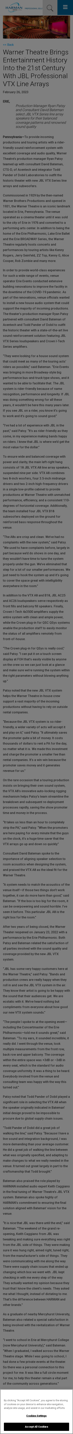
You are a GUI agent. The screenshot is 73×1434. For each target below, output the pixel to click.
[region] (36, 1411)
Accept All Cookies (36, 1426)
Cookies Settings (36, 1415)
